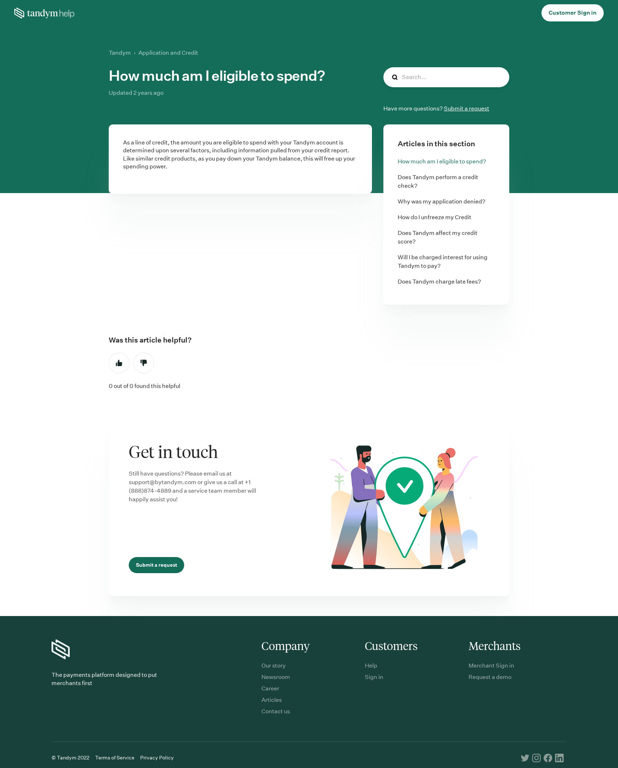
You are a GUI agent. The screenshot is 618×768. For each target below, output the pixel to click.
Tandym (120, 52)
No (143, 363)
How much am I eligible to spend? (442, 161)
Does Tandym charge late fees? (439, 281)
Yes (119, 363)
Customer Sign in (573, 12)
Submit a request (466, 108)
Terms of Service (114, 757)
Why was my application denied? (441, 201)
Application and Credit (168, 52)
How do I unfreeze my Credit (434, 217)
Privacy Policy (157, 757)
